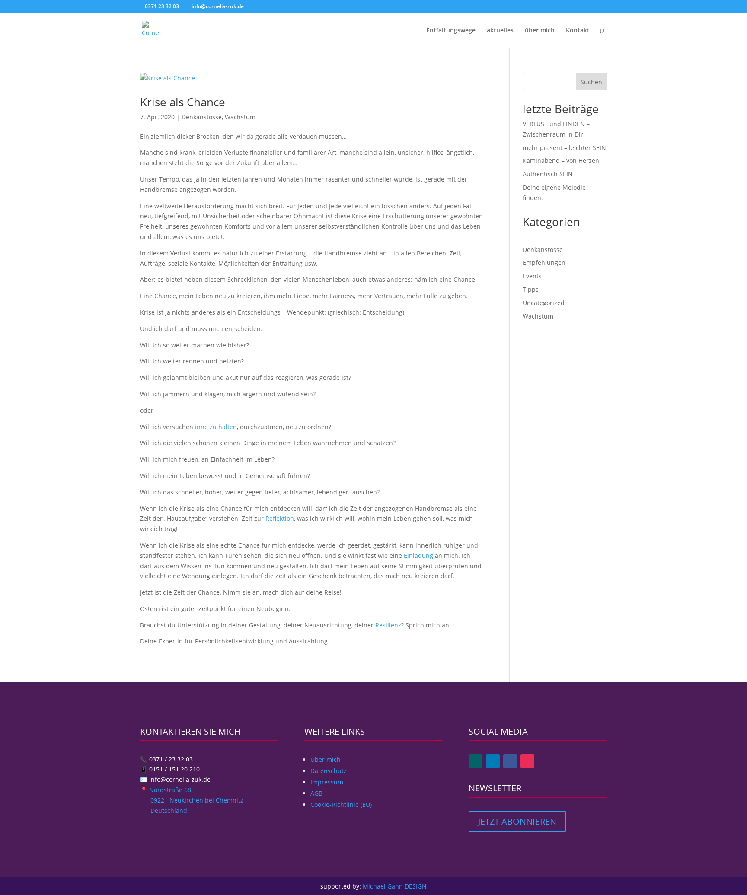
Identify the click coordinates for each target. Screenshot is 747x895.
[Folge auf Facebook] (510, 761)
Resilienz (388, 625)
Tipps (531, 289)
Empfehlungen (544, 262)
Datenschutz (328, 771)
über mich (540, 30)
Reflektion (279, 518)
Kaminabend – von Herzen (561, 160)
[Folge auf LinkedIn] (493, 761)
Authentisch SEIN (548, 174)
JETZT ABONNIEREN (517, 821)
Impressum (326, 782)
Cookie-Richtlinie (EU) (341, 804)
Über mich (325, 759)
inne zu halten (216, 427)
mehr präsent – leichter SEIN (564, 147)
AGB (316, 793)
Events (532, 276)
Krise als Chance (182, 102)
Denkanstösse (202, 117)
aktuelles (500, 30)
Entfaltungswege (451, 30)
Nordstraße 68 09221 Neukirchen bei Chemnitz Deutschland (191, 800)
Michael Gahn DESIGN (395, 886)
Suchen (591, 82)
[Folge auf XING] (475, 761)
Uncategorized (544, 303)
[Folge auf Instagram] (527, 761)
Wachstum (240, 117)
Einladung (418, 555)
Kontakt (578, 30)
